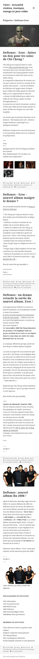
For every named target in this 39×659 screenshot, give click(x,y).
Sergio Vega (24, 286)
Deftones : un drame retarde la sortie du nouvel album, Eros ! (18, 298)
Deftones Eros (18, 185)
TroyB (17, 183)
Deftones (10, 185)
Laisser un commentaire (23, 287)
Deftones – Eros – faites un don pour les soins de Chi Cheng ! (19, 56)
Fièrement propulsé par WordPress (14, 656)
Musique (26, 185)
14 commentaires (17, 651)
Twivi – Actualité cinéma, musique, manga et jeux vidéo (15, 8)
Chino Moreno (14, 284)
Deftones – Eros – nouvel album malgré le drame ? (19, 197)
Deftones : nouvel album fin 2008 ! (15, 494)
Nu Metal (17, 286)
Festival (5, 286)
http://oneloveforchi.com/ (18, 67)
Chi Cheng (6, 284)
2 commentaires (21, 187)
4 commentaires (26, 462)
